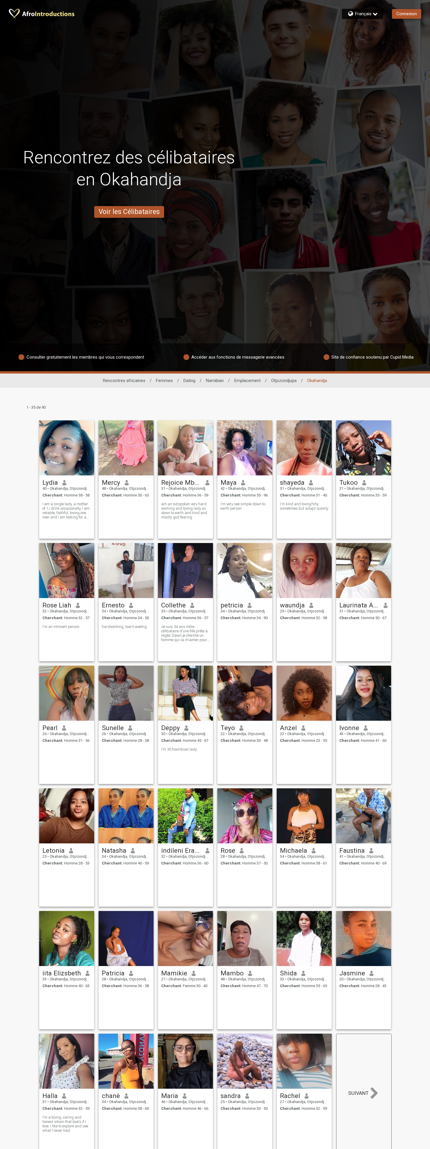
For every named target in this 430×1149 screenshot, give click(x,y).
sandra (231, 1096)
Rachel (290, 1096)
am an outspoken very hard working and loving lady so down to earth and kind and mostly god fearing (184, 510)
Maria (169, 1096)
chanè (111, 1096)
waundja (292, 605)
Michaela (293, 850)
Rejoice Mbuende (181, 482)
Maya (229, 482)
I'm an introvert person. (61, 626)
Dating (189, 380)
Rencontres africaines (124, 380)
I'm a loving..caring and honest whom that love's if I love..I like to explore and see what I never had (65, 1124)
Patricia (113, 973)
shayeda (292, 482)
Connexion (406, 13)
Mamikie (174, 973)
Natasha (114, 850)
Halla (50, 1096)
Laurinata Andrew (359, 605)
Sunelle (113, 728)
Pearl (50, 728)
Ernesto (113, 605)
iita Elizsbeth (61, 973)
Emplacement (247, 380)
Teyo (228, 728)
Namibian (215, 380)
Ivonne (349, 728)
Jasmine (352, 973)
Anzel (288, 728)
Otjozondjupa (284, 380)
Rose (228, 850)
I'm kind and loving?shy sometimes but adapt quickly (304, 506)
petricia (232, 605)
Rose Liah (56, 605)
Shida (288, 973)
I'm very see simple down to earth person (243, 506)
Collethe (173, 605)
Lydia (50, 482)
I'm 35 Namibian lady (179, 749)
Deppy (170, 728)
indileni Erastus (181, 850)
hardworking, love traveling (124, 626)
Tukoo (348, 482)
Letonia (53, 850)
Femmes (164, 380)
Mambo (232, 973)
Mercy (111, 482)
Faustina (352, 850)
